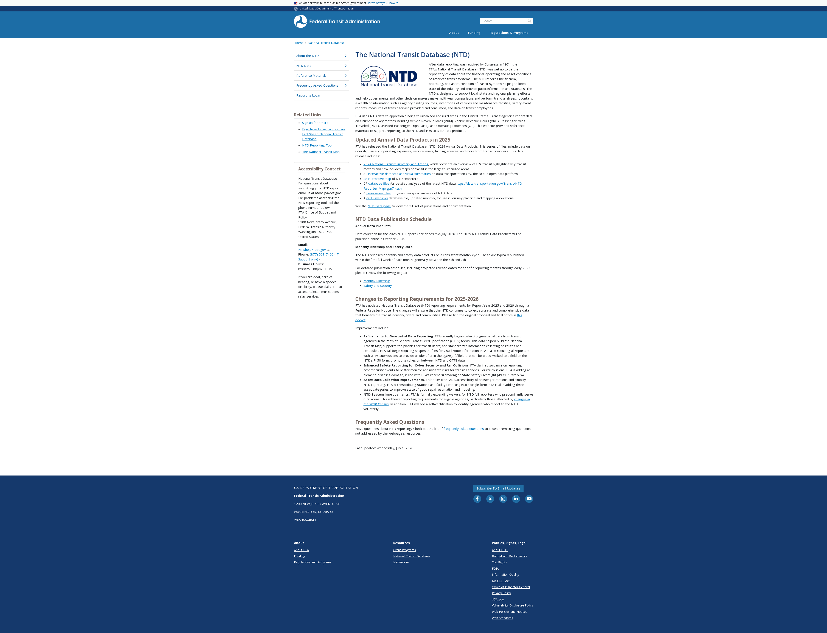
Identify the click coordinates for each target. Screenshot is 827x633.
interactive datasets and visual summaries (399, 174)
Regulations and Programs (312, 562)
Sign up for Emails (315, 122)
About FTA (301, 550)
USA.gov (498, 599)
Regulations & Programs (509, 33)
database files (378, 183)
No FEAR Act (501, 581)
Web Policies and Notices (509, 612)
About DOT (500, 550)
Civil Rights (499, 562)
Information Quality (505, 574)
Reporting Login (308, 95)
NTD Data (303, 65)
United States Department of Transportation (327, 8)
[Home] (337, 23)
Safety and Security (378, 285)
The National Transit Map (321, 152)
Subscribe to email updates (498, 488)
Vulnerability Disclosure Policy (512, 605)
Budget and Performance (509, 556)
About (454, 33)
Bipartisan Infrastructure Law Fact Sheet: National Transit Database (323, 134)
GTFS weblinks (377, 198)
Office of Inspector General (511, 587)
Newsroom (401, 562)
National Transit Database (326, 43)
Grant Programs (404, 550)
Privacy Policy (501, 593)
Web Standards (502, 618)
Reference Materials (311, 75)
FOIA (495, 568)
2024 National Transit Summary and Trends (396, 164)
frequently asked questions (463, 428)
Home (299, 43)
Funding (474, 33)
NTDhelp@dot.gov (312, 249)
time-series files (378, 193)
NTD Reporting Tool (317, 145)
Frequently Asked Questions (317, 85)
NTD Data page (379, 206)
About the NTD (307, 55)
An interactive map (377, 178)
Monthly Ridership (377, 281)
